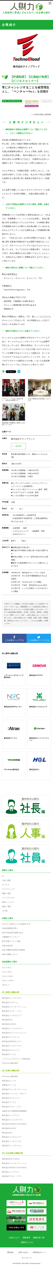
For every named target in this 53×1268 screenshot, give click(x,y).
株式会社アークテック (11, 1037)
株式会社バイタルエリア (11, 1015)
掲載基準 (26, 1238)
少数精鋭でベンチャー (11, 937)
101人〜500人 (7, 976)
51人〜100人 (7, 972)
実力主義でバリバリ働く (11, 941)
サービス (5, 885)
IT (5, 101)
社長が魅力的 (7, 946)
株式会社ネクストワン (11, 1050)
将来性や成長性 (31, 106)
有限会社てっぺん (9, 1085)
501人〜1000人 (8, 980)
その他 (4, 911)
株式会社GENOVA (9, 1024)
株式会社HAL (7, 1020)
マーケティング (14, 101)
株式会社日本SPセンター (12, 1041)
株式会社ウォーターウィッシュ (14, 1007)
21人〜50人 (6, 967)
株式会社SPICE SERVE (11, 1159)
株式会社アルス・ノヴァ (11, 1011)
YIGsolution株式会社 (10, 1063)
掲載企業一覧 (38, 1238)
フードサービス (8, 898)
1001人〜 (5, 985)
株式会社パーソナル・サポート (14, 1094)
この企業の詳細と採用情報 (41, 114)
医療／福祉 (6, 893)
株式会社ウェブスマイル (11, 998)
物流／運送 (6, 906)
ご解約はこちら (26, 1242)
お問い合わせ (23, 1252)
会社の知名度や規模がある (12, 933)
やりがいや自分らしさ (31, 102)
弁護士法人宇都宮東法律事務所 (14, 1111)
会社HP (18, 446)
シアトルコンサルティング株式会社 (16, 1059)
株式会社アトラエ (9, 1054)
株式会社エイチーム (10, 1002)
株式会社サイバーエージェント (14, 1033)
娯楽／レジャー (8, 902)
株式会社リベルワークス (11, 1046)
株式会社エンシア (9, 1081)
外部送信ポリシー (39, 1252)
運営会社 (10, 1252)
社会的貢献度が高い (10, 928)
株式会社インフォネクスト (12, 1028)
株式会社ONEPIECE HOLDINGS (14, 1124)
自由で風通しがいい (10, 954)
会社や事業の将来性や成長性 (13, 950)
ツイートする (38, 640)
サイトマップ (26, 1258)
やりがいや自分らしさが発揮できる (16, 924)
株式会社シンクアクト (11, 1115)
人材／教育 (6, 880)
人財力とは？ (14, 1238)
